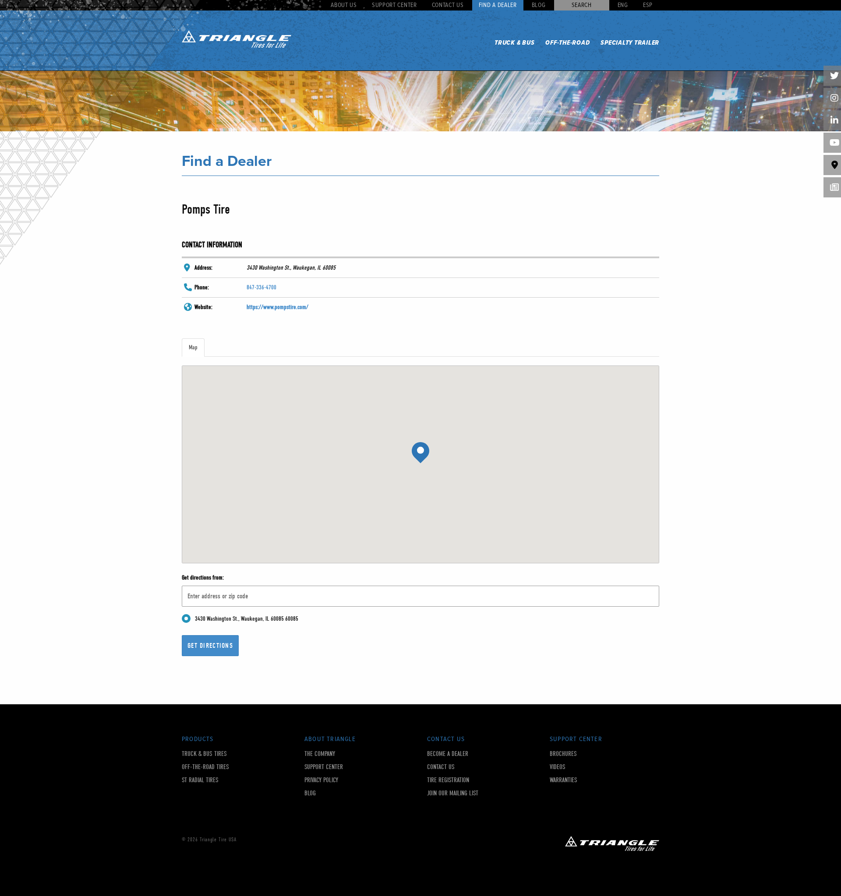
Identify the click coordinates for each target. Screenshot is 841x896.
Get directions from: (203, 577)
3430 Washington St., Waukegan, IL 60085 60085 (246, 618)
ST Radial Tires (200, 780)
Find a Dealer (498, 5)
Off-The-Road (567, 43)
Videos (557, 767)
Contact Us (448, 5)
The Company (319, 754)
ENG (623, 5)
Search (582, 5)
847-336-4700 (261, 287)
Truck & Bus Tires (204, 754)
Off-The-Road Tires (205, 767)
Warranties (563, 780)
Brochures (563, 754)
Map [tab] (193, 347)
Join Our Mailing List (452, 793)
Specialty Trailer (630, 43)
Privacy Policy (321, 780)
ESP (648, 5)
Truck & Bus (514, 43)
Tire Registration (448, 780)
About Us (344, 5)
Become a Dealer (447, 754)
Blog (539, 5)
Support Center (394, 5)
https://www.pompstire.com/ (277, 307)
